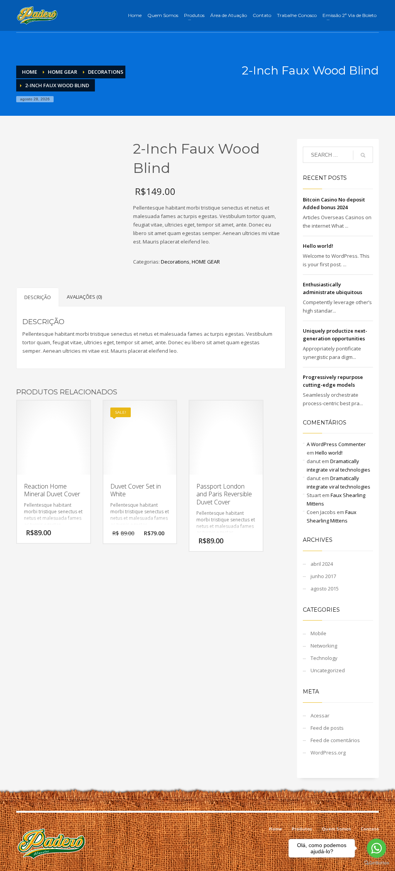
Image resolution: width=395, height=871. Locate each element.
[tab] (37, 297)
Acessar (320, 715)
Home (275, 829)
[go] (363, 155)
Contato (370, 829)
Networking (324, 645)
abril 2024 (322, 563)
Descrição (37, 297)
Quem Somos (336, 829)
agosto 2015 (325, 588)
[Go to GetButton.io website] (376, 863)
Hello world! (318, 245)
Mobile (318, 633)
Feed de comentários (335, 740)
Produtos (302, 829)
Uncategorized (328, 670)
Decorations (175, 261)
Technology (324, 658)
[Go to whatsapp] (376, 848)
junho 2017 (323, 576)
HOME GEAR (206, 261)
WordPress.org (328, 752)
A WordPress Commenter (336, 444)
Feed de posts (327, 727)
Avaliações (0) (84, 296)
